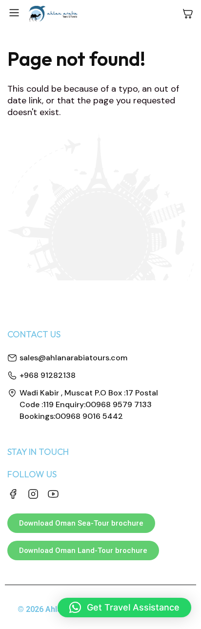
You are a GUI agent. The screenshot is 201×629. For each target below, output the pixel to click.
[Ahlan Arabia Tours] (53, 13)
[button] (124, 607)
